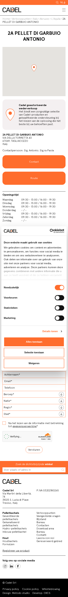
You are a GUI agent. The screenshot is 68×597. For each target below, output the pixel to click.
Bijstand (41, 519)
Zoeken (57, 2)
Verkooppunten (21, 18)
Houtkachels (9, 541)
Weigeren (34, 363)
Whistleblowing (51, 589)
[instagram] (5, 566)
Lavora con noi (45, 538)
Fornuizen (8, 544)
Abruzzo (44, 18)
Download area (45, 528)
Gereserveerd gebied (49, 541)
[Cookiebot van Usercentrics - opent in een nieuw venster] (49, 231)
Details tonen (50, 331)
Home (6, 18)
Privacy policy (10, 589)
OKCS (47, 593)
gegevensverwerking (24, 426)
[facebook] (17, 566)
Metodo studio (21, 593)
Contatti (41, 534)
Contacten (42, 525)
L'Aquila (55, 18)
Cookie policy (30, 589)
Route (34, 178)
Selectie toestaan (34, 352)
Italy (35, 18)
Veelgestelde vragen (48, 516)
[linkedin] (11, 566)
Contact (34, 161)
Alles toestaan (34, 341)
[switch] (59, 297)
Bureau (40, 522)
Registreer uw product (16, 550)
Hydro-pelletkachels (14, 528)
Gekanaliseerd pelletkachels (10, 524)
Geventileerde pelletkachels (10, 517)
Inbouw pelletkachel (14, 531)
